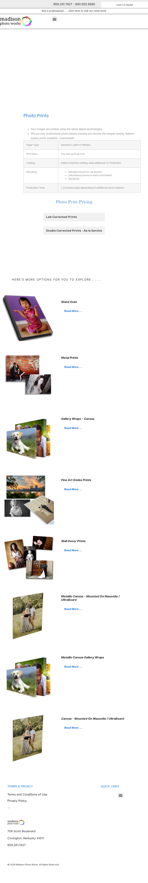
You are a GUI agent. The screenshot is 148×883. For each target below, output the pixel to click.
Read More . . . (73, 311)
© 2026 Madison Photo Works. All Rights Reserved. (33, 864)
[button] (55, 19)
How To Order (124, 5)
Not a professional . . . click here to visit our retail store (74, 10)
